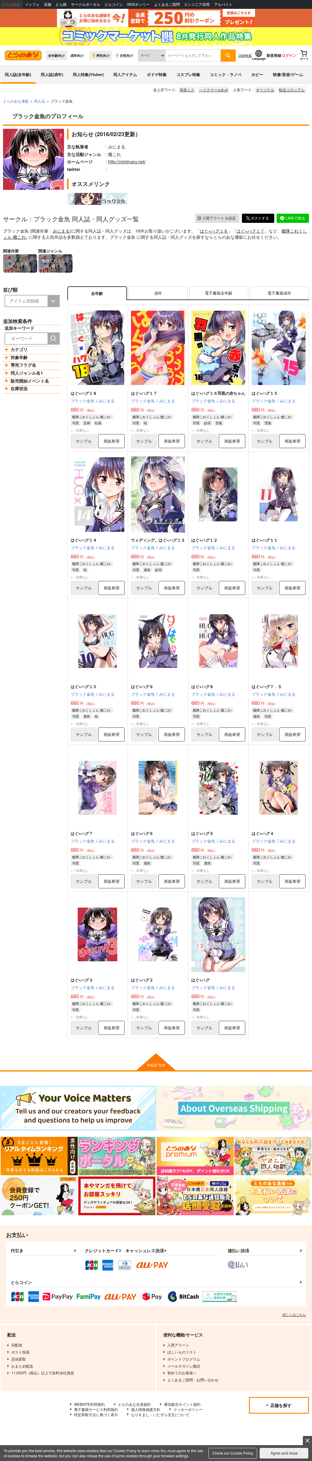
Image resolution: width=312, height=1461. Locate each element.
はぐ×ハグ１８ (214, 231)
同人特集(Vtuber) (88, 74)
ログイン (289, 55)
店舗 (47, 4)
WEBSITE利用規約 (89, 1404)
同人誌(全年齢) (18, 74)
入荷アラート (219, 217)
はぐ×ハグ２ (142, 980)
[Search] (54, 338)
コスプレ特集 (188, 74)
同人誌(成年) (52, 74)
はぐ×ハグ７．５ (267, 686)
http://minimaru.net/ (127, 161)
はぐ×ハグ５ (202, 833)
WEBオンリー (138, 4)
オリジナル (265, 89)
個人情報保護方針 (145, 1409)
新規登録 (274, 55)
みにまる (61, 231)
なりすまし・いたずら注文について (160, 1414)
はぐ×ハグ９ (142, 686)
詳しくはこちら (294, 1314)
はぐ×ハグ (200, 980)
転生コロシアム (292, 89)
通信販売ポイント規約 (182, 1404)
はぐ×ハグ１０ (84, 686)
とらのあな (11, 4)
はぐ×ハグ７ (82, 833)
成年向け (77, 55)
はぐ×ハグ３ (82, 980)
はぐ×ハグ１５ (265, 393)
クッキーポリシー (188, 1409)
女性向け (126, 55)
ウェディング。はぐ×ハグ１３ (158, 540)
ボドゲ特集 (157, 74)
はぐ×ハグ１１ (265, 540)
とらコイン (114, 4)
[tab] (158, 293)
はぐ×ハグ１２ (204, 540)
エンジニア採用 (197, 4)
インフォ (32, 4)
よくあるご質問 (167, 4)
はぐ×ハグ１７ (250, 231)
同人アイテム (125, 74)
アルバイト (223, 4)
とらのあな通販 (16, 100)
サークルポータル (85, 4)
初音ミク (187, 89)
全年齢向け (56, 55)
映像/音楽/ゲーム (288, 74)
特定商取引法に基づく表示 (96, 1414)
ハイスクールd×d (213, 89)
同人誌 (39, 100)
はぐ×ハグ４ (263, 833)
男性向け (103, 55)
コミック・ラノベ (226, 74)
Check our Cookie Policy (232, 1453)
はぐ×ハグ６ (142, 833)
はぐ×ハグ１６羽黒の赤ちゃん (218, 393)
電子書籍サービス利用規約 (96, 1409)
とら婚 (60, 4)
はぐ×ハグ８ (202, 686)
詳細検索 (245, 55)
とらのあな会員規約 (134, 1404)
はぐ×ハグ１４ (84, 540)
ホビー (257, 74)
